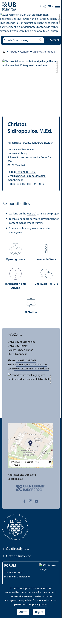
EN (49, 6)
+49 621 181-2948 (26, 360)
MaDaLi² (31, 213)
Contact (24, 51)
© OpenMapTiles (17, 461)
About (13, 51)
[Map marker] (30, 443)
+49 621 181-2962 (26, 172)
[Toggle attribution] (49, 462)
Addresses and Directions (22, 475)
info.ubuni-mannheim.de (31, 364)
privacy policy (39, 604)
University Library (4, 52)
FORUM (10, 566)
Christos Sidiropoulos (45, 51)
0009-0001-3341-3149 (32, 184)
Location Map (15, 479)
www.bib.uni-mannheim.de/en (31, 368)
